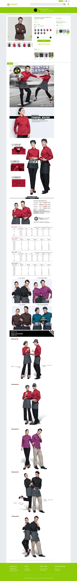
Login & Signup (43, 570)
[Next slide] (31, 36)
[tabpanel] (38, 313)
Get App (61, 0)
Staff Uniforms (9, 14)
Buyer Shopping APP (44, 568)
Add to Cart (44, 40)
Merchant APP (57, 570)
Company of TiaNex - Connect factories (36, 578)
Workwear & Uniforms (26, 14)
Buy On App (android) (44, 44)
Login (69, 1)
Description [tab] (10, 63)
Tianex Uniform (43, 9)
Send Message (27, 570)
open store (57, 568)
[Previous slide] (8, 36)
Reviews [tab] (15, 63)
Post (64, 1)
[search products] (64, 4)
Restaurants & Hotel (17, 14)
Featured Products (59, 27)
